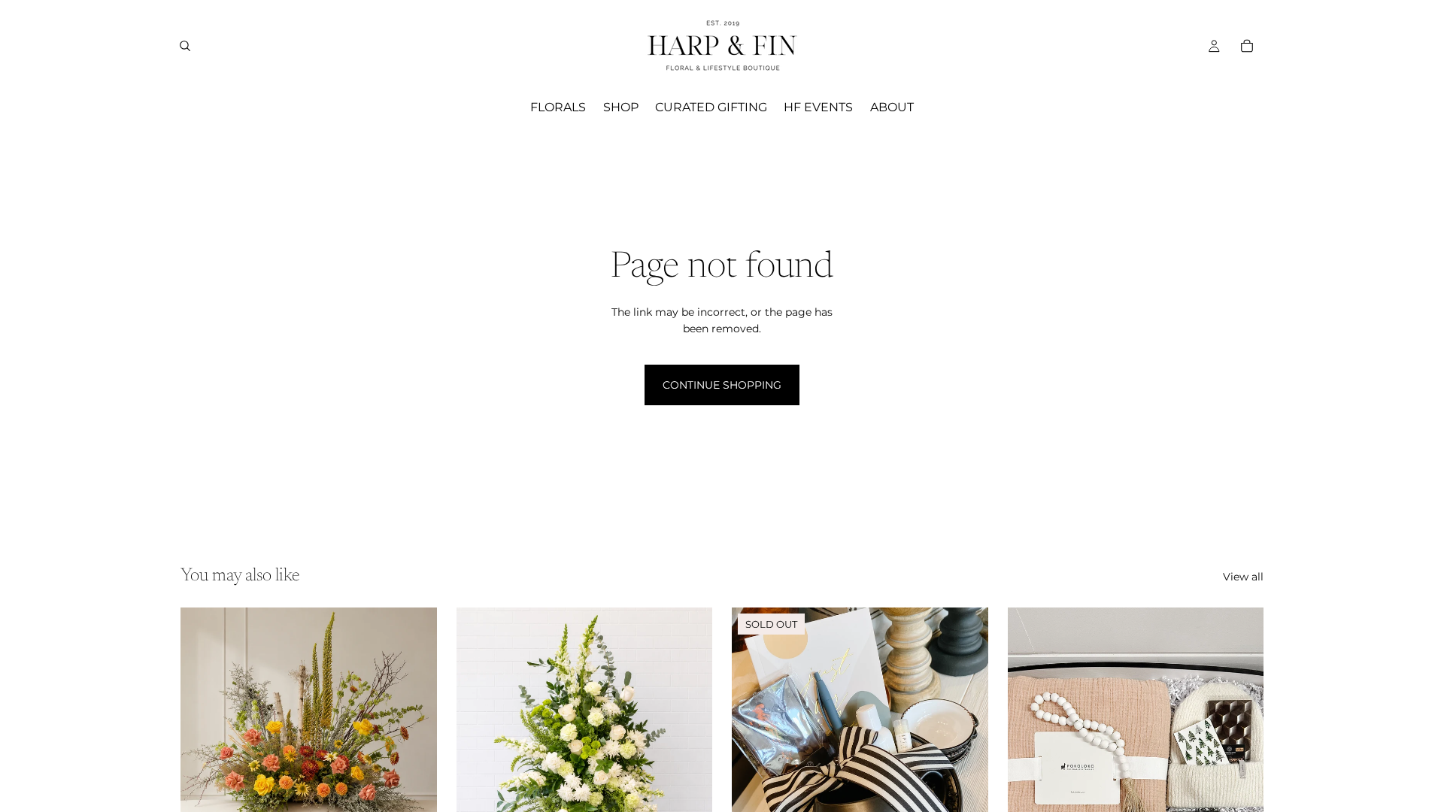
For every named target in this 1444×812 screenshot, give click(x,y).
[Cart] (1247, 45)
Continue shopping (722, 385)
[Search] (185, 45)
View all (1243, 576)
